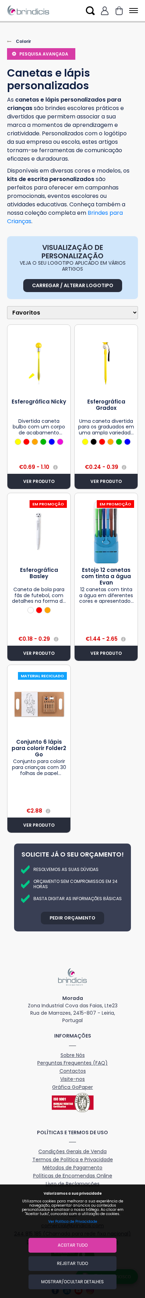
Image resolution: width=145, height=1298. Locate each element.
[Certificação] (72, 1102)
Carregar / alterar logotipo (72, 285)
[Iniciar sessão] (104, 10)
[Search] (90, 10)
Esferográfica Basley (39, 573)
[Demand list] (119, 10)
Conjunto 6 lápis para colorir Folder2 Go (39, 748)
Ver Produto (39, 481)
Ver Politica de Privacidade (72, 1221)
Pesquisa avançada (43, 54)
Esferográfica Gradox (106, 405)
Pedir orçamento (72, 918)
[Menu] (132, 10)
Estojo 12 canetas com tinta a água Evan (106, 576)
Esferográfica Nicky (39, 401)
